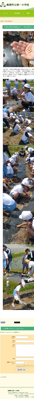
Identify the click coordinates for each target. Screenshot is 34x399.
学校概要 (17, 13)
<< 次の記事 (3, 377)
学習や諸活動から (9, 21)
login (16, 395)
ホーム (5, 13)
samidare (26, 395)
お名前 (13, 337)
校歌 (28, 13)
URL (14, 358)
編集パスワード (11, 362)
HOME (1, 21)
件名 (13, 341)
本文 (13, 345)
